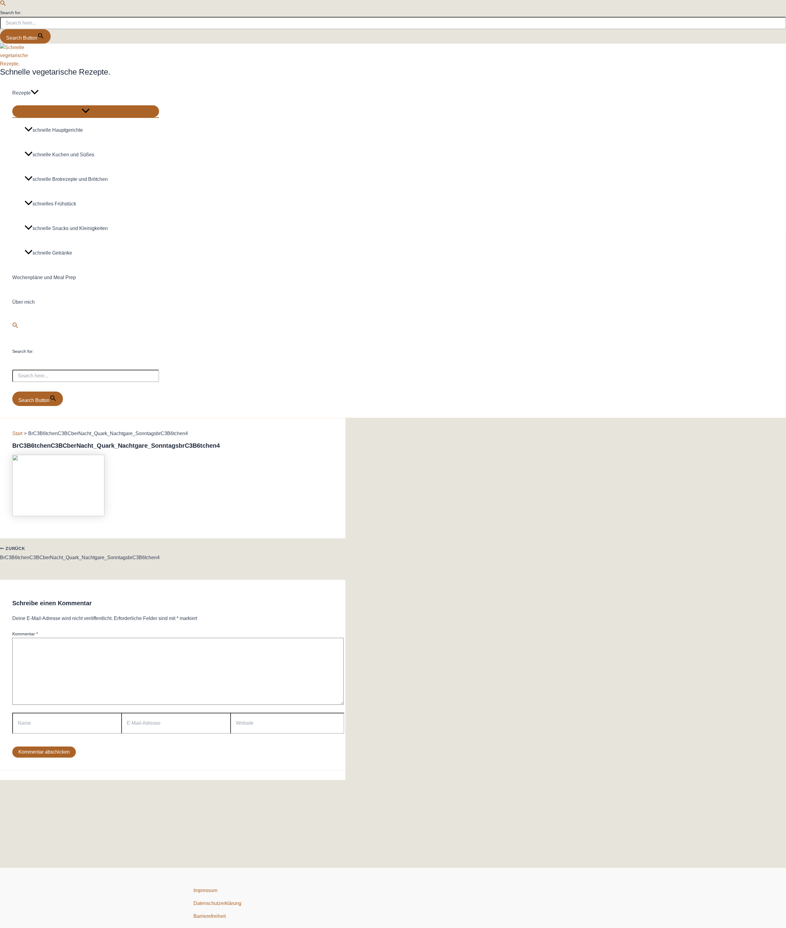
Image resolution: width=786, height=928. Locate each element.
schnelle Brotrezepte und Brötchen (70, 179)
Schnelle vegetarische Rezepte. (55, 71)
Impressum (205, 890)
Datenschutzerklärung (217, 903)
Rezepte (21, 93)
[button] (3, 4)
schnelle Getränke (52, 252)
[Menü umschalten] (85, 111)
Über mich (23, 302)
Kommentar (25, 633)
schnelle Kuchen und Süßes (63, 154)
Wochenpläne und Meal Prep (44, 277)
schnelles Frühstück (54, 203)
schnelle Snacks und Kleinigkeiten (70, 228)
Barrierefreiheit (209, 916)
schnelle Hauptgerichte (58, 130)
